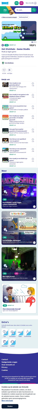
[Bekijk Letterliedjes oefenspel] (19, 228)
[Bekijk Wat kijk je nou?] (19, 264)
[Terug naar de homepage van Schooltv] (5, 3)
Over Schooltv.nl (8, 365)
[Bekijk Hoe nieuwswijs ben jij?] (19, 298)
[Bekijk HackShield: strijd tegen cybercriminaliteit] (19, 191)
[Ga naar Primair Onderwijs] (5, 10)
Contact (5, 359)
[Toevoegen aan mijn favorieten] (34, 206)
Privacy (5, 367)
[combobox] (23, 10)
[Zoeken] (33, 10)
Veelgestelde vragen (9, 362)
